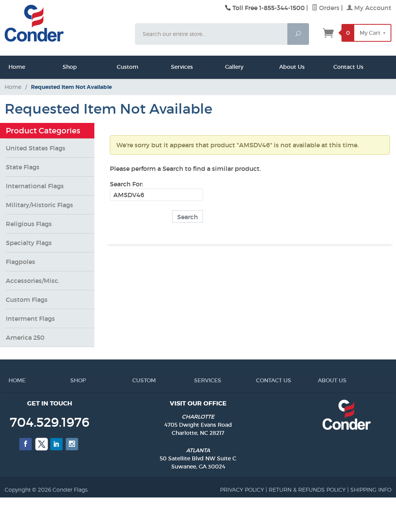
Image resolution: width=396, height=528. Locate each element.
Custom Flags (27, 299)
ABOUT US (320, 380)
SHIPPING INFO (370, 489)
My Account (372, 8)
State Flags (22, 167)
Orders (328, 8)
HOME (11, 380)
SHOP (72, 380)
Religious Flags (29, 224)
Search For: (126, 184)
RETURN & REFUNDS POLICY (307, 489)
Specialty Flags (29, 243)
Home (10, 66)
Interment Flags (30, 318)
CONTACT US (258, 380)
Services (173, 66)
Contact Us (335, 66)
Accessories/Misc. (32, 280)
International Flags (35, 186)
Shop (65, 66)
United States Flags (35, 148)
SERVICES (196, 380)
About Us (281, 66)
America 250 (25, 337)
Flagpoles (20, 262)
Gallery (227, 66)
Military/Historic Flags (39, 205)
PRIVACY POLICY (242, 489)
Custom (119, 66)
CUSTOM (134, 380)
